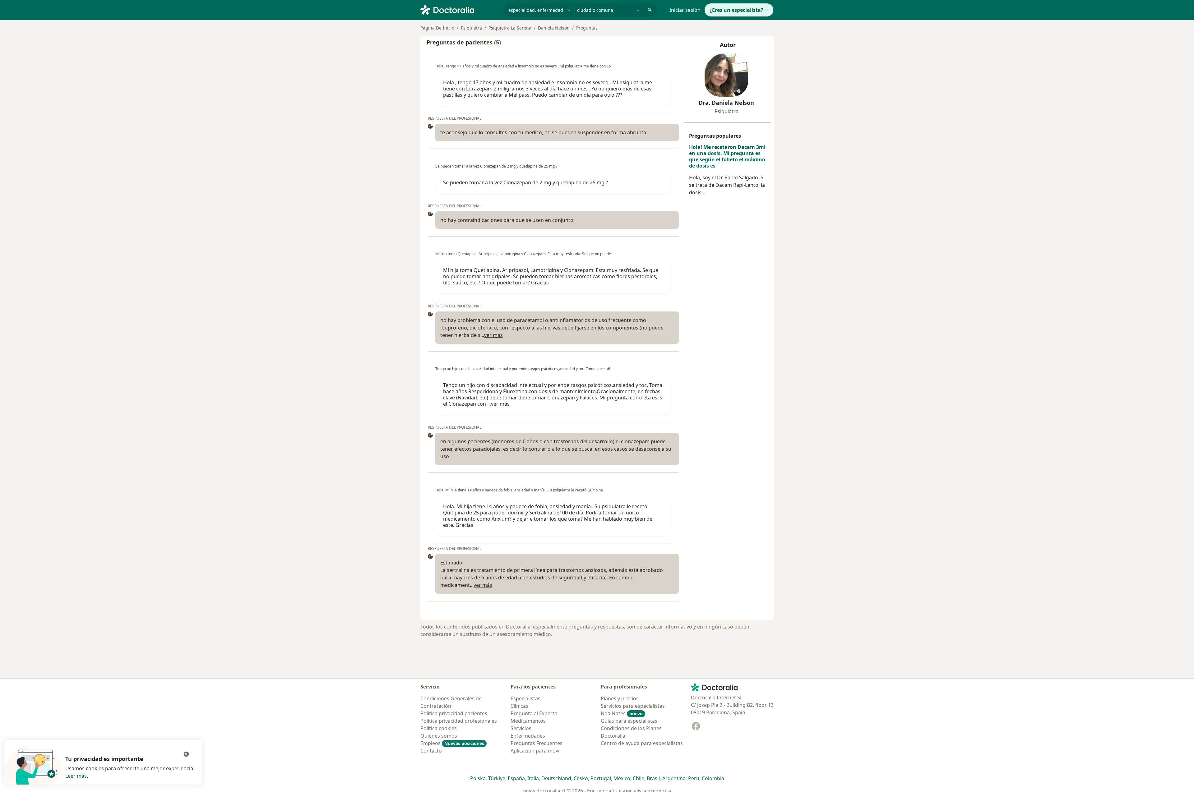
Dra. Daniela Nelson (726, 102)
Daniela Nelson (554, 28)
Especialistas (525, 698)
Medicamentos (528, 720)
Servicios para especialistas (633, 705)
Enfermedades (528, 735)
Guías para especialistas (629, 720)
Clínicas (519, 705)
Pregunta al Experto (534, 713)
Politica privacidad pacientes (453, 713)
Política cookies (438, 728)
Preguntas (587, 28)
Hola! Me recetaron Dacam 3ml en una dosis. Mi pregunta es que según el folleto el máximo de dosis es (727, 156)
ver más (493, 335)
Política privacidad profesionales (458, 720)
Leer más (76, 775)
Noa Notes (622, 713)
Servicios (521, 728)
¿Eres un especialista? (736, 10)
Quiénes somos (438, 735)
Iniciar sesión (685, 10)
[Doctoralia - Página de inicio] (459, 9)
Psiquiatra (471, 28)
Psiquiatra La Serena (509, 28)
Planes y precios (620, 698)
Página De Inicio (437, 28)
